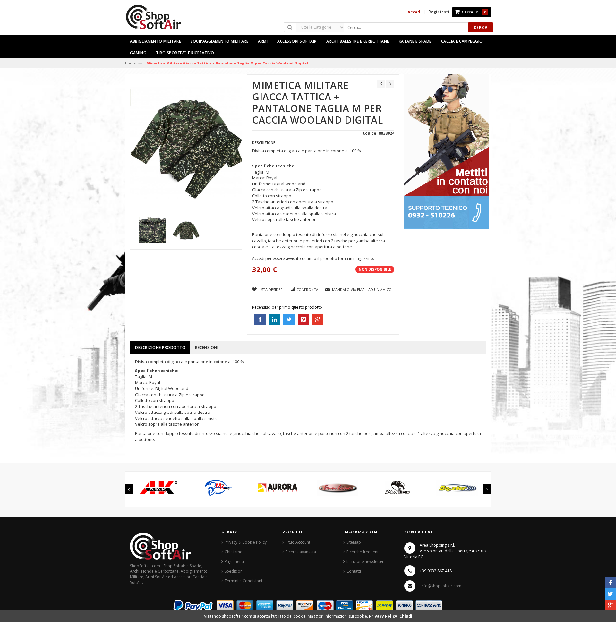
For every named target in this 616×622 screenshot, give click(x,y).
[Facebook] (610, 582)
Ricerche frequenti (363, 552)
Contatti (353, 571)
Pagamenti (234, 561)
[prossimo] (390, 84)
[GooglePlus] (610, 605)
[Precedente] (381, 84)
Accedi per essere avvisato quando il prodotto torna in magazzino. (313, 258)
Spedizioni (234, 571)
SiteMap (353, 542)
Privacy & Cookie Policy (246, 542)
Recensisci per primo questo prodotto (287, 307)
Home (130, 63)
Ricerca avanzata (301, 552)
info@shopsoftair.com (441, 586)
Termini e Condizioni (243, 581)
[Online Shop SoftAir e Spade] (157, 20)
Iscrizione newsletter (365, 561)
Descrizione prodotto (160, 347)
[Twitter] (610, 594)
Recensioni (206, 347)
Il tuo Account (298, 542)
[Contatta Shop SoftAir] (446, 151)
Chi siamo (234, 552)
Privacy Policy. (384, 616)
